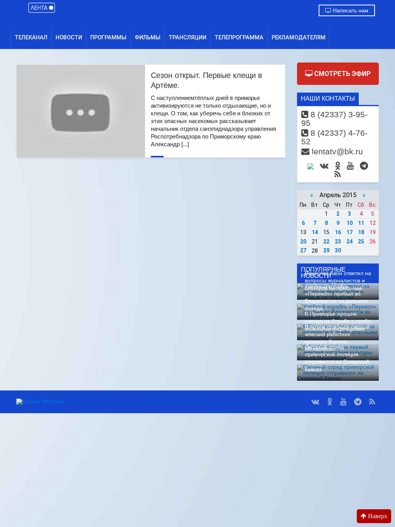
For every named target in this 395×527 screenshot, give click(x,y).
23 (338, 241)
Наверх (376, 516)
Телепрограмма (238, 37)
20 (303, 241)
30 (338, 250)
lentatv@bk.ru (336, 151)
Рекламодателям (299, 37)
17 (349, 232)
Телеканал (31, 37)
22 (326, 241)
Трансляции (187, 37)
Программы (108, 37)
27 (303, 250)
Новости (69, 37)
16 (338, 232)
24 (349, 241)
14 (315, 232)
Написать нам (349, 10)
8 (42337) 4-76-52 (334, 137)
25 (361, 241)
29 (326, 250)
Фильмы (147, 37)
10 (349, 223)
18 (361, 232)
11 (361, 223)
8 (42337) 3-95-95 (334, 118)
